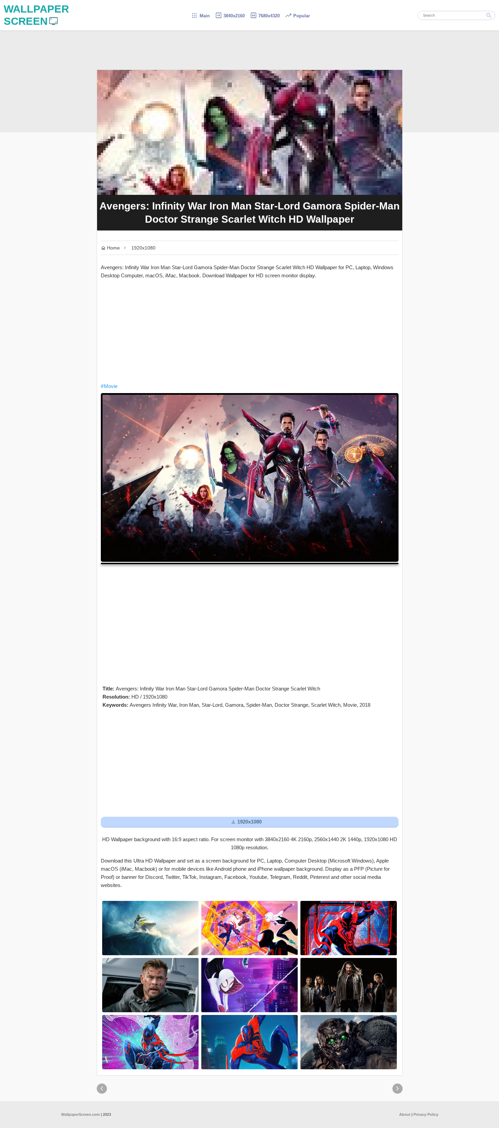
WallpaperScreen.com (80, 1114)
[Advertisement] (250, 330)
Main (200, 15)
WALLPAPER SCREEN (36, 15)
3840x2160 (230, 15)
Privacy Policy (425, 1114)
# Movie (109, 386)
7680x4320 (265, 15)
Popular (297, 15)
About (404, 1114)
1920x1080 (143, 248)
